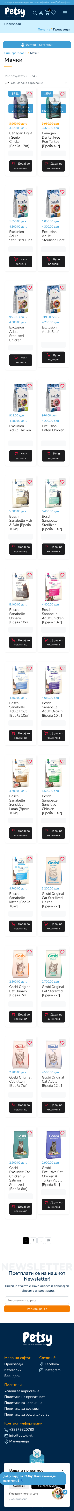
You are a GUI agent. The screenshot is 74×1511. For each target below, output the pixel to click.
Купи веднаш (21, 261)
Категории (13, 1370)
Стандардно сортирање (27, 83)
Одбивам (19, 1486)
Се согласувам (48, 1486)
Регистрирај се (37, 1309)
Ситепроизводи (15, 53)
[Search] (35, 12)
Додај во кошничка (22, 166)
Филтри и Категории (39, 45)
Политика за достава (21, 1408)
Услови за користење (21, 1391)
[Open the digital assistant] (58, 1493)
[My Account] (41, 12)
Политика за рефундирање (26, 1414)
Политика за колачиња (23, 1402)
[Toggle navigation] (65, 12)
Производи (13, 1364)
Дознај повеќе (18, 1499)
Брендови (12, 1375)
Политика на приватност (24, 1396)
